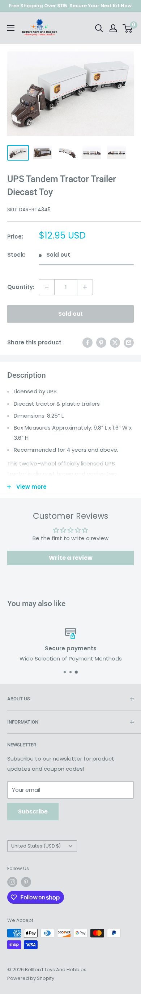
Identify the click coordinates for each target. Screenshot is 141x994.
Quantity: (20, 287)
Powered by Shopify (30, 978)
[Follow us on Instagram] (12, 882)
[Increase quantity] (85, 287)
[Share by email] (129, 342)
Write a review (71, 558)
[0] (127, 28)
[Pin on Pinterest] (101, 342)
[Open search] (99, 28)
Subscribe (33, 811)
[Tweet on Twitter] (115, 342)
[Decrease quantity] (46, 287)
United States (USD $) (36, 846)
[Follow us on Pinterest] (26, 882)
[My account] (113, 28)
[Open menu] (10, 28)
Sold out (70, 314)
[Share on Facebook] (87, 342)
